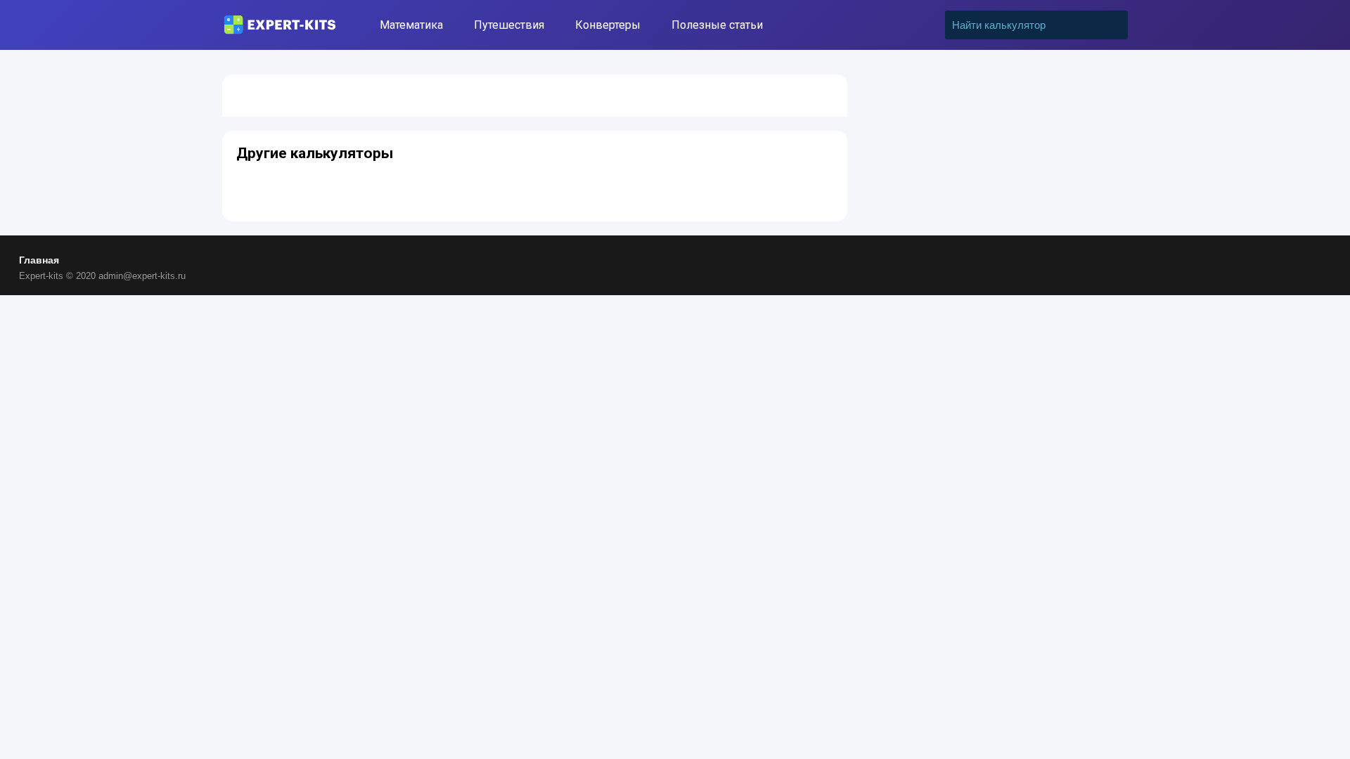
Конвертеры (608, 25)
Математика (411, 25)
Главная (39, 260)
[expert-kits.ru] (280, 25)
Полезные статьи (717, 25)
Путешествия (509, 25)
